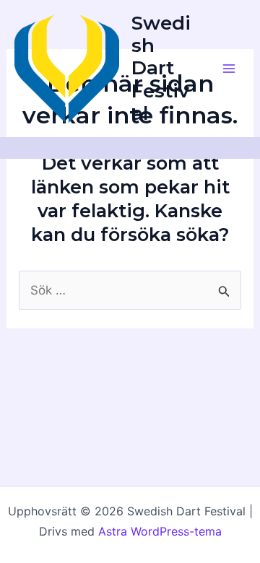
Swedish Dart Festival (161, 68)
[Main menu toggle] (229, 68)
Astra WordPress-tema (160, 531)
